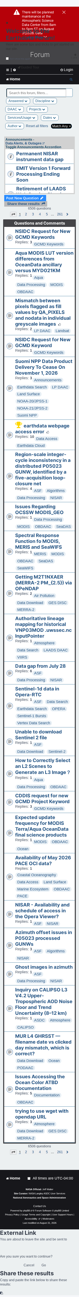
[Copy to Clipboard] (1, 1293)
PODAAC (25, 1068)
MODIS (56, 285)
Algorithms (56, 491)
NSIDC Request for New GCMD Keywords (42, 234)
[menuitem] (66, 70)
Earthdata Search (32, 387)
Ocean (22, 849)
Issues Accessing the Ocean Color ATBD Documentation (40, 1082)
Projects (35, 109)
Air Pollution (44, 596)
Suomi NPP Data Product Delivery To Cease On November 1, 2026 (43, 367)
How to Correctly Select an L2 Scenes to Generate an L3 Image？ (43, 766)
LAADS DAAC (56, 650)
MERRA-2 (25, 610)
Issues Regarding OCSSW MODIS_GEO (39, 509)
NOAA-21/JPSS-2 (32, 408)
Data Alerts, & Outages (23, 143)
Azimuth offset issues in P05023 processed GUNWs (43, 938)
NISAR (56, 498)
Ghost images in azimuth (44, 967)
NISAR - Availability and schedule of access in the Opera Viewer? (42, 910)
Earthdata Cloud (31, 446)
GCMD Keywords (48, 244)
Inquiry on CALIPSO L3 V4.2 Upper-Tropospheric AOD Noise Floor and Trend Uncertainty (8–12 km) (43, 1001)
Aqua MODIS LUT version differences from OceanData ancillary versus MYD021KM (44, 261)
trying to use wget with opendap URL (41, 1114)
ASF (38, 491)
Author (13, 126)
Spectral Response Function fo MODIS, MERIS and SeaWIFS (38, 541)
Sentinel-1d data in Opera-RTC (37, 692)
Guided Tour (30, 67)
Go (44, 1265)
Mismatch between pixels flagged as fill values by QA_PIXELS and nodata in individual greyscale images (43, 312)
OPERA (58, 709)
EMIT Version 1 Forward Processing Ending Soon (43, 174)
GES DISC (57, 603)
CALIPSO (25, 1027)
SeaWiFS (25, 568)
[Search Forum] (69, 91)
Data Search (27, 650)
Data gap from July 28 (40, 666)
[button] (13, 214)
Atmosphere (44, 643)
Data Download (30, 603)
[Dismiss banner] (64, 12)
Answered (16, 101)
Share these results (23, 204)
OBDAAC (25, 292)
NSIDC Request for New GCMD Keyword (42, 342)
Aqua (38, 278)
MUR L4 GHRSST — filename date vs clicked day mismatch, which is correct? (43, 1045)
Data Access (46, 439)
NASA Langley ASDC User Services (47, 1193)
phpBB (26, 1210)
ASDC (39, 1020)
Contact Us (39, 1206)
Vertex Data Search (33, 723)
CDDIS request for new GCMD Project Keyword (42, 798)
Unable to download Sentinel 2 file (38, 735)
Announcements (48, 380)
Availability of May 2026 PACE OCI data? (43, 860)
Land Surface (28, 394)
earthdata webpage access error (42, 429)
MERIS (40, 554)
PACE (22, 896)
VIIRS (22, 657)
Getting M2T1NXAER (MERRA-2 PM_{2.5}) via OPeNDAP (43, 583)
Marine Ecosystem (32, 889)
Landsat (62, 331)
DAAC (13, 109)
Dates (48, 117)
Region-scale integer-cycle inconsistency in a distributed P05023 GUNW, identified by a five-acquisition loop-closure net (43, 469)
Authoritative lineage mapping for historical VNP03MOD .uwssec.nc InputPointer (43, 627)
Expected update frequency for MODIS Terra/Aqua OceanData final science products (41, 826)
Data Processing (31, 285)
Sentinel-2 (57, 752)
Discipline (43, 101)
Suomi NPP (27, 415)
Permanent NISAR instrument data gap (39, 156)
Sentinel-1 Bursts (31, 716)
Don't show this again (19, 59)
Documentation (47, 1095)
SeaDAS (63, 527)
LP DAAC (42, 331)
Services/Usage (20, 117)
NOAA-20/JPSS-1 (32, 401)
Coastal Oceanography (36, 875)
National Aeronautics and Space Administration (39, 1197)
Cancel (29, 1265)
